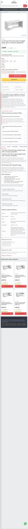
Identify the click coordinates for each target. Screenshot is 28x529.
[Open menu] (2, 2)
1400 (7, 61)
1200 (3, 61)
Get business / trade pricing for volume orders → (13, 83)
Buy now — (17, 75)
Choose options (7, 286)
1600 (11, 61)
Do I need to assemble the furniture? (14, 141)
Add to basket (14, 79)
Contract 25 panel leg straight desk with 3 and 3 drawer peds (6, 276)
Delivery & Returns (23, 146)
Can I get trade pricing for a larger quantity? (14, 134)
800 (3, 66)
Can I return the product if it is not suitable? (14, 138)
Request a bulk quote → (7, 255)
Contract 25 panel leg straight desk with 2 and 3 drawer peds (20, 276)
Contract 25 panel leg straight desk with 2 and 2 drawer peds (6, 303)
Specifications (15, 146)
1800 (14, 61)
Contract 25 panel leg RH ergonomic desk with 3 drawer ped (20, 303)
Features (9, 146)
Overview (3, 146)
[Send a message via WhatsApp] (25, 524)
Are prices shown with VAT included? (14, 131)
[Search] (25, 5)
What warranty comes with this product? (14, 116)
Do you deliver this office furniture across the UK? (14, 127)
